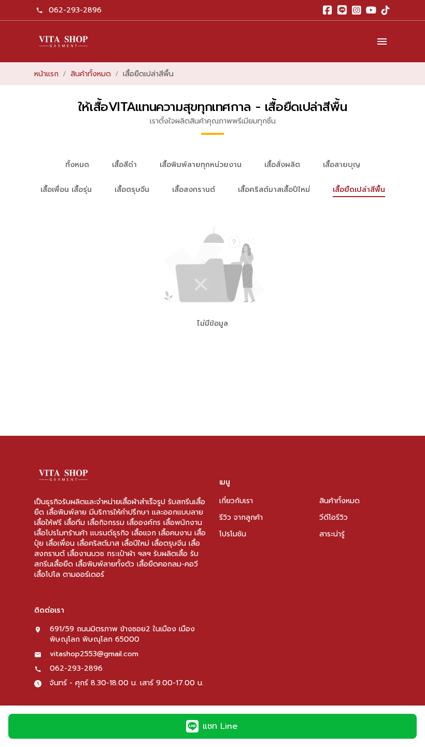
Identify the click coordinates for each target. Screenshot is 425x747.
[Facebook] (327, 10)
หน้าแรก (46, 73)
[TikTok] (385, 10)
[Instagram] (356, 10)
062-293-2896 (75, 10)
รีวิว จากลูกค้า (241, 517)
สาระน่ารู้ (332, 534)
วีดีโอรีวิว (333, 517)
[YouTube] (371, 10)
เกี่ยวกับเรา (236, 500)
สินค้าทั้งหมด (90, 73)
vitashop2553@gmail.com (94, 654)
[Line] (342, 10)
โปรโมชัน (232, 534)
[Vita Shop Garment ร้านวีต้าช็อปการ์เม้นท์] (63, 41)
